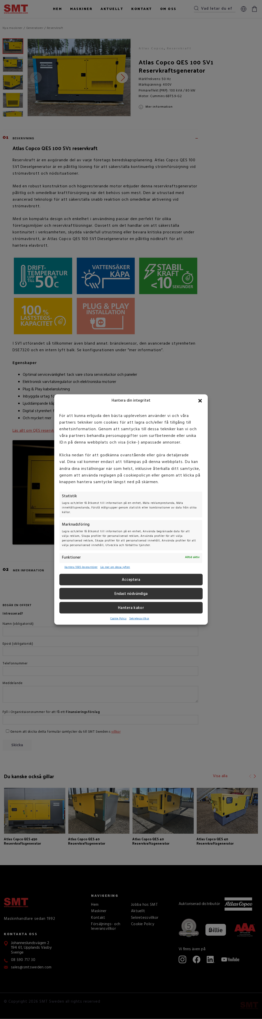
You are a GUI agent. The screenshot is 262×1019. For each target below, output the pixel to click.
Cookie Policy (118, 618)
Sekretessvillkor (139, 618)
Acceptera (131, 580)
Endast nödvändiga (131, 594)
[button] (200, 400)
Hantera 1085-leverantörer (81, 567)
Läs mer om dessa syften (115, 567)
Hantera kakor (131, 608)
